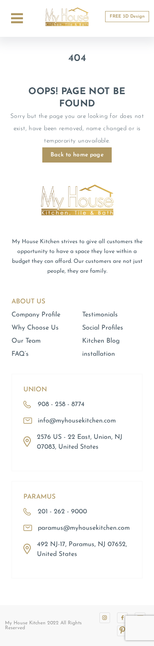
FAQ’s (20, 354)
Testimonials (100, 315)
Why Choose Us (35, 328)
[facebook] (122, 617)
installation (98, 354)
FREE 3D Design (127, 16)
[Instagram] (104, 617)
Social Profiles (102, 328)
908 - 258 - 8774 (61, 404)
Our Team (26, 341)
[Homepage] (67, 29)
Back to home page (77, 155)
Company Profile (35, 315)
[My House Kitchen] (77, 233)
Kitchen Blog (101, 341)
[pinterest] (122, 631)
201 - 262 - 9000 (62, 511)
